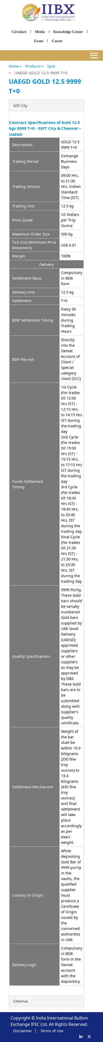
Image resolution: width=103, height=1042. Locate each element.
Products (33, 66)
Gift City (20, 105)
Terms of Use (51, 1030)
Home (14, 66)
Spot (51, 66)
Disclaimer (22, 1030)
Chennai (20, 1001)
